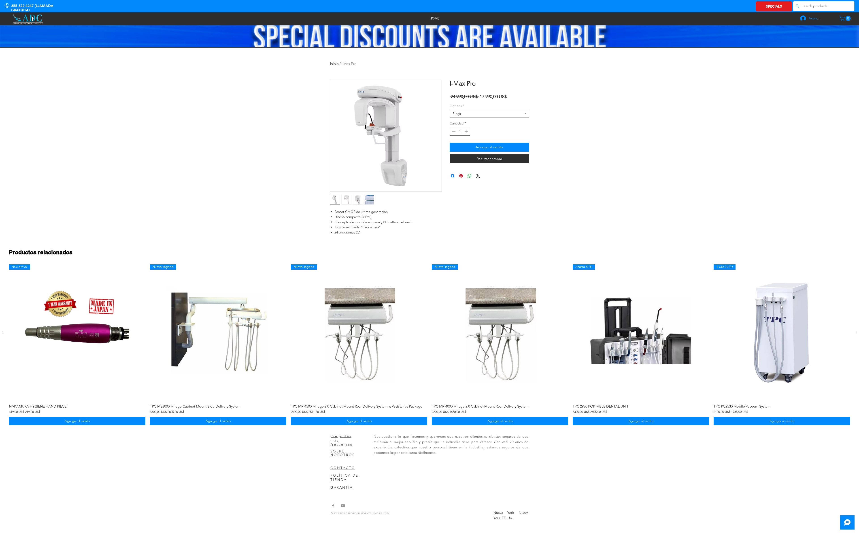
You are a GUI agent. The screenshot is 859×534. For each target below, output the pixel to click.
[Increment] (467, 131)
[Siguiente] (856, 332)
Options (457, 106)
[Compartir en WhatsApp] (469, 176)
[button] (845, 18)
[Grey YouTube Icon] (342, 505)
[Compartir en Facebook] (452, 176)
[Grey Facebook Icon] (333, 505)
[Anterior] (2, 332)
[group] (429, 344)
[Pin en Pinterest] (461, 176)
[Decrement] (453, 131)
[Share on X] (478, 176)
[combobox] (489, 114)
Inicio (334, 63)
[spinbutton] (460, 131)
